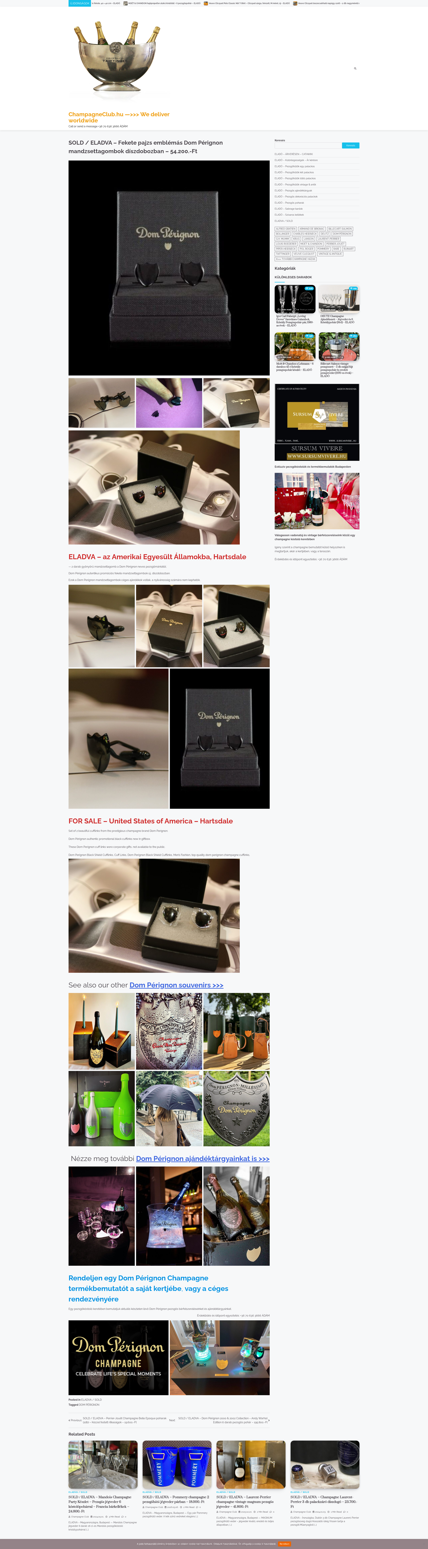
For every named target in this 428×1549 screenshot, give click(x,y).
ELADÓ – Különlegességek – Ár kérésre (296, 160)
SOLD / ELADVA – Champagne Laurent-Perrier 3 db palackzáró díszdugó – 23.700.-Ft (324, 1502)
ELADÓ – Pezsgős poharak (289, 202)
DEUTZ (325, 234)
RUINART (349, 249)
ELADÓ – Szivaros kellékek (289, 215)
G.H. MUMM (282, 239)
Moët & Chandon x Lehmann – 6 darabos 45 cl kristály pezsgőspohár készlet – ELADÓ (294, 367)
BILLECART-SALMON (340, 229)
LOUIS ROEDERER (286, 244)
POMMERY (323, 249)
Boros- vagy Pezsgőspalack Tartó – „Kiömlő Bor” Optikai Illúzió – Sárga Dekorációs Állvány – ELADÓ (202, 3)
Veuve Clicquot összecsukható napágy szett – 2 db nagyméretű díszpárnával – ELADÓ (106, 3)
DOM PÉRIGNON (89, 1404)
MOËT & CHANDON (311, 244)
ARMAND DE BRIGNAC (312, 229)
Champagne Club (80, 1516)
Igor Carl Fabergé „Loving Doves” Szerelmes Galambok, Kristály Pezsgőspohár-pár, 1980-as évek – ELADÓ (294, 321)
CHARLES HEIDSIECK (305, 234)
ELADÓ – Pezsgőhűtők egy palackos (295, 166)
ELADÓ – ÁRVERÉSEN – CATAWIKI (294, 154)
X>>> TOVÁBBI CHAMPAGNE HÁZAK (295, 259)
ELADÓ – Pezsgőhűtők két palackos (294, 172)
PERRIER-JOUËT (335, 244)
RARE (336, 249)
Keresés (280, 140)
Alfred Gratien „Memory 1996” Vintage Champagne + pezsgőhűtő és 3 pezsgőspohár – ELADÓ (302, 3)
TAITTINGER (282, 254)
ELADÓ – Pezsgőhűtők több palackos (295, 178)
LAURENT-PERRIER (328, 239)
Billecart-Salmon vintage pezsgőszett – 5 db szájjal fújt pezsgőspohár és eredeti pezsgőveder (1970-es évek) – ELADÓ (336, 370)
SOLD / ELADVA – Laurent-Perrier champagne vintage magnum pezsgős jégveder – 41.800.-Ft (245, 1502)
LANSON (309, 239)
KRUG (296, 239)
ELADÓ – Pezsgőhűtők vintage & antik (295, 184)
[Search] (355, 68)
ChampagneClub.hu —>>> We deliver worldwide (119, 117)
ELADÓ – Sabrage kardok (289, 209)
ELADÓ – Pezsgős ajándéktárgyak (293, 190)
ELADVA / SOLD (91, 1399)
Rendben (284, 1543)
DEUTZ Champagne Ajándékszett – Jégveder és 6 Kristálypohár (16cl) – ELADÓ (337, 319)
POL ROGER (306, 249)
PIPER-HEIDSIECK (286, 249)
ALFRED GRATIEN (285, 229)
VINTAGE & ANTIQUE (330, 254)
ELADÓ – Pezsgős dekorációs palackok (296, 196)
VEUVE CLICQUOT (304, 254)
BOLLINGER (282, 234)
